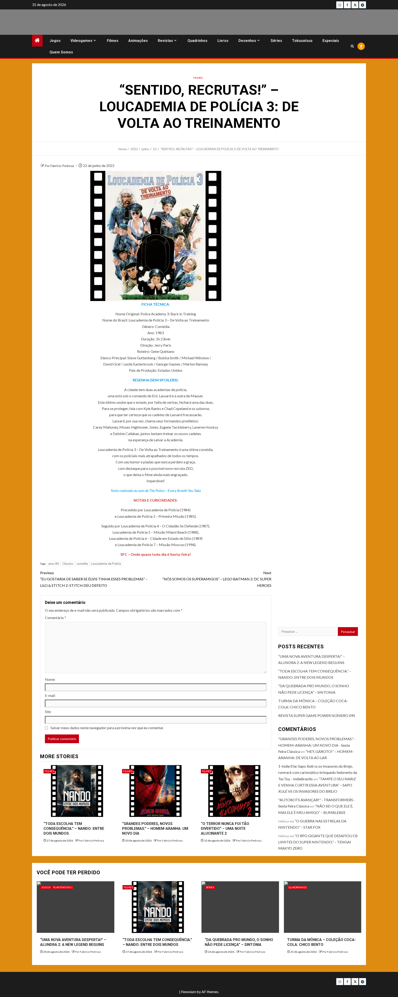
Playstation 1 (63, 887)
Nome (50, 679)
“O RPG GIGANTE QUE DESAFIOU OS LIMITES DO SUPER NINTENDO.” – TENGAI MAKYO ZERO (318, 841)
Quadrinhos (197, 40)
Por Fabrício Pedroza (60, 166)
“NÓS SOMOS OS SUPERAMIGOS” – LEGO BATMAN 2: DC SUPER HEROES (216, 578)
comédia (82, 563)
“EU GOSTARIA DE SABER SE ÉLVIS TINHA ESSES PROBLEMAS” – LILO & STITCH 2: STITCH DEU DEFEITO (93, 578)
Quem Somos (61, 52)
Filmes (112, 40)
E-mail (50, 695)
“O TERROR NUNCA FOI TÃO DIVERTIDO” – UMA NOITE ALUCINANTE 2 (225, 829)
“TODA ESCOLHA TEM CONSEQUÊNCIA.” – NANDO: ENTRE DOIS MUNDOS (74, 829)
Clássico (67, 563)
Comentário (55, 617)
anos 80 (53, 563)
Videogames (81, 40)
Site (48, 711)
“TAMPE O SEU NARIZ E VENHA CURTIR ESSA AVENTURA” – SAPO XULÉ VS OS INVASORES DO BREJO (317, 785)
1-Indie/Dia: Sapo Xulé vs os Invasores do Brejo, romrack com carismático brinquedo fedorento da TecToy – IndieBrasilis (317, 772)
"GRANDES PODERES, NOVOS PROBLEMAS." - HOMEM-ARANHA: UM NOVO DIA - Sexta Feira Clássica (317, 745)
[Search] (352, 46)
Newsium (188, 991)
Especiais (330, 40)
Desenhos (247, 40)
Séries (276, 40)
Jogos (55, 40)
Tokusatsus (302, 40)
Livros (222, 40)
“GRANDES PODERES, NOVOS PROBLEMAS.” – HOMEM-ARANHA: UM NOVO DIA (155, 829)
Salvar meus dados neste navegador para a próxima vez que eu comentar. (107, 727)
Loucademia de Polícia (106, 563)
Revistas (165, 40)
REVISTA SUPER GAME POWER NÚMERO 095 (316, 715)
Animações (138, 40)
